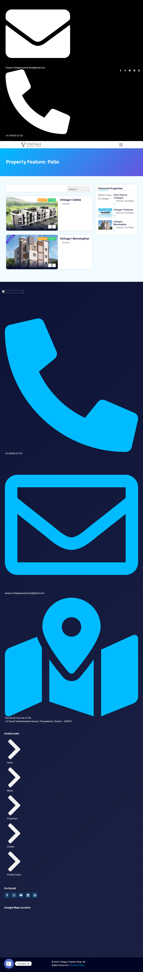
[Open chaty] (9, 964)
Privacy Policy (77, 965)
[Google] (139, 70)
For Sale (52, 200)
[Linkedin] (134, 70)
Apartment (42, 200)
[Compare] (54, 226)
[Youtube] (130, 70)
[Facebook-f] (120, 70)
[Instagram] (125, 70)
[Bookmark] (50, 226)
